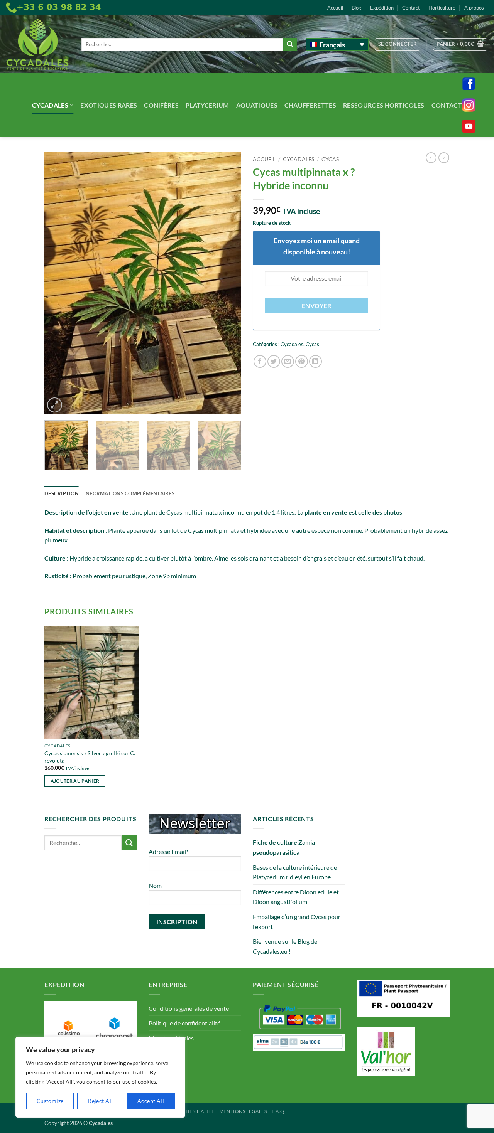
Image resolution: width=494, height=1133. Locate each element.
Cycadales (50, 105)
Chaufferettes (310, 105)
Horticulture (441, 8)
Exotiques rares (108, 105)
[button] (398, 44)
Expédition (382, 8)
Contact (411, 8)
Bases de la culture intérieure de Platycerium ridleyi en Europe (295, 872)
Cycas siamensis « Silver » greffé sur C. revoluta (89, 757)
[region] (100, 1077)
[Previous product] (443, 157)
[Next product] (431, 157)
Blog (356, 8)
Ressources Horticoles (384, 105)
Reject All (100, 1101)
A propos (474, 8)
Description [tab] (61, 493)
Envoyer (316, 305)
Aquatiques (256, 105)
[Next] (228, 283)
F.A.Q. (279, 1111)
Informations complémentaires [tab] (129, 493)
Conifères (161, 105)
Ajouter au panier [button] (75, 780)
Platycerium (207, 105)
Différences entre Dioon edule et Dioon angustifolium (296, 897)
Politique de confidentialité (184, 1023)
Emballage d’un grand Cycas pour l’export (296, 921)
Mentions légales (243, 1111)
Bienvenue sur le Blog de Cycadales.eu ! (285, 946)
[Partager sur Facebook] (260, 361)
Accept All (150, 1101)
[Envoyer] (289, 44)
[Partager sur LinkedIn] (315, 361)
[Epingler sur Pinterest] (301, 361)
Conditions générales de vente (189, 1008)
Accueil (335, 8)
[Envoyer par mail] (287, 361)
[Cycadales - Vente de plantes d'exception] (38, 44)
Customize (50, 1101)
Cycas (330, 159)
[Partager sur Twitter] (273, 361)
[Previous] (58, 283)
